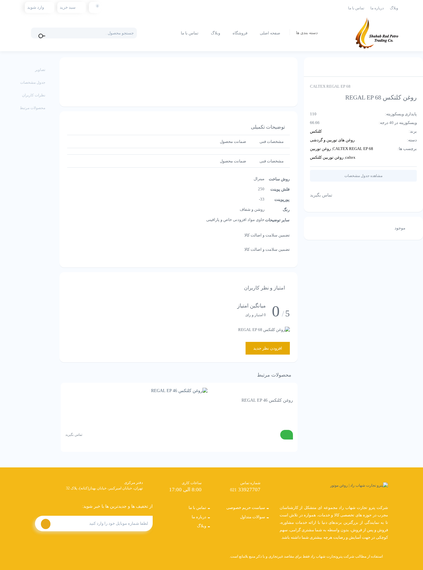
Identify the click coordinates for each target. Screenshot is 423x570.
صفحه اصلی (270, 33)
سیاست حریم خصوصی (245, 507)
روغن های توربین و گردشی (332, 140)
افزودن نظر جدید (267, 348)
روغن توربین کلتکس (326, 157)
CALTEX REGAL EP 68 (353, 148)
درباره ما (377, 8)
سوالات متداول (252, 517)
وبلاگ (394, 8)
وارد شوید (35, 7)
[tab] (271, 141)
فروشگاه (240, 33)
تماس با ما (356, 8)
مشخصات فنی (271, 141)
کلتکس (316, 131)
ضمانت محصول (233, 141)
